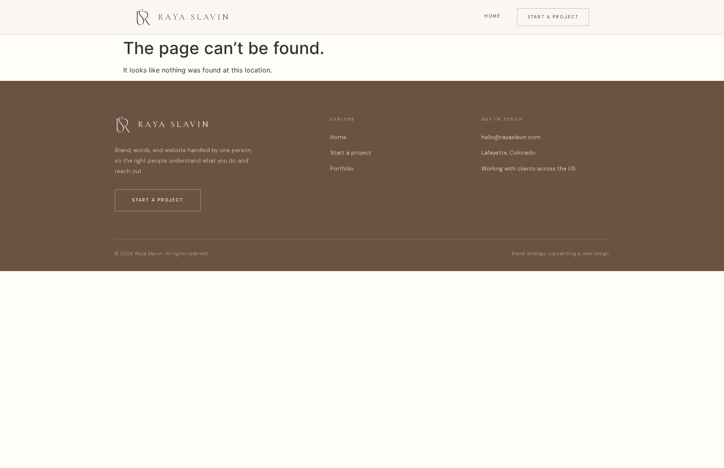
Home (492, 16)
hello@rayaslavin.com (510, 137)
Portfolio (342, 168)
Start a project (553, 17)
